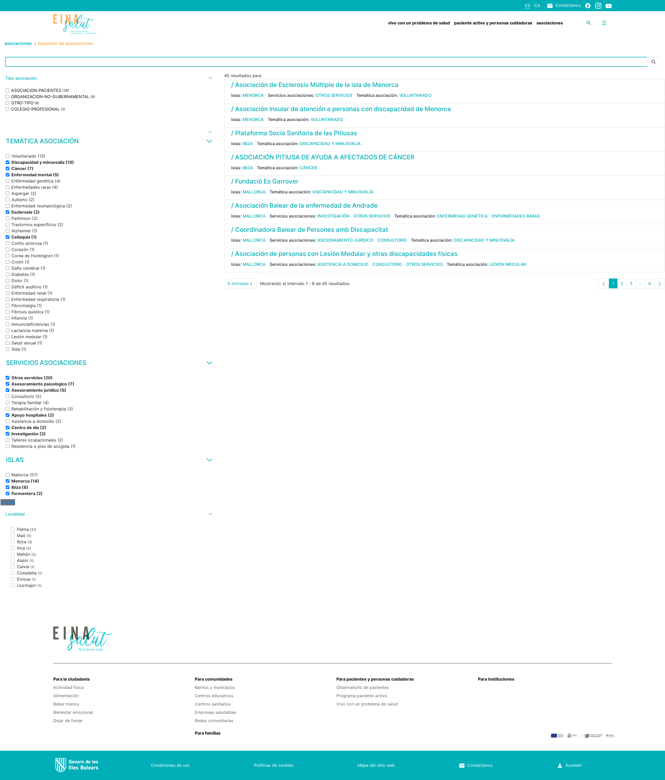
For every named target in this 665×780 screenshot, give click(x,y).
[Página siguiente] (659, 283)
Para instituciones (496, 679)
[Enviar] (653, 61)
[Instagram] (598, 5)
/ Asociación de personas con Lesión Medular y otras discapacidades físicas (344, 253)
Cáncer (308, 167)
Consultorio (392, 240)
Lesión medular (508, 264)
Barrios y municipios (215, 687)
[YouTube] (609, 5)
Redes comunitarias (214, 720)
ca (537, 5)
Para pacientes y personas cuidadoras (375, 679)
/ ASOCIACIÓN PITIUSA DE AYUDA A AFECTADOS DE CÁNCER (322, 157)
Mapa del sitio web (376, 765)
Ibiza (248, 143)
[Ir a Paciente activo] (99, 24)
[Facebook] (588, 5)
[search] (588, 22)
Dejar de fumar (68, 720)
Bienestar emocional (73, 712)
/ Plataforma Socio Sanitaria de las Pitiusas (294, 133)
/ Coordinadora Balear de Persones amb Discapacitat (309, 229)
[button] (108, 78)
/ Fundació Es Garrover (264, 181)
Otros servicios (334, 95)
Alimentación (66, 695)
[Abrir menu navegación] (604, 22)
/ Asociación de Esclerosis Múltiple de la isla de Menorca (314, 85)
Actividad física (68, 687)
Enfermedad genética (462, 216)
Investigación (333, 216)
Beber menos (66, 704)
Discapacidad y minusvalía (330, 143)
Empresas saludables (215, 712)
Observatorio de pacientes (362, 687)
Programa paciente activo (361, 695)
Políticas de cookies (274, 765)
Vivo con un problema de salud (367, 704)
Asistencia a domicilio (342, 264)
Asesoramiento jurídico (345, 240)
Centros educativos (214, 695)
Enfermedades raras (516, 216)
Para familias (208, 733)
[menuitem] (419, 23)
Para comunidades (213, 679)
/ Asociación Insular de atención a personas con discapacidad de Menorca (341, 109)
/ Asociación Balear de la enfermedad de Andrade (304, 205)
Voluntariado (415, 95)
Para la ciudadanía (71, 679)
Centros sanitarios (213, 704)
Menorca (253, 95)
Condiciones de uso (170, 765)
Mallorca (254, 191)
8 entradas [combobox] (242, 284)
